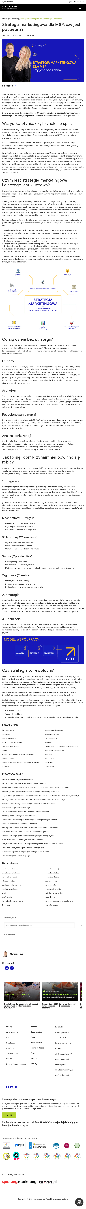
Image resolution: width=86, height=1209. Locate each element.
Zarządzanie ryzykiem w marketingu (16, 807)
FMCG (33, 1058)
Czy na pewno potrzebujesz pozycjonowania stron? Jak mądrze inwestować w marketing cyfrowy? (40, 795)
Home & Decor (37, 1048)
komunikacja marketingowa (12, 901)
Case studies (36, 1032)
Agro (33, 1053)
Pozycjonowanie (51, 738)
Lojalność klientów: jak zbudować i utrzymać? (19, 824)
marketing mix (50, 885)
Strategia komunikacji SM (54, 750)
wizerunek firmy (51, 881)
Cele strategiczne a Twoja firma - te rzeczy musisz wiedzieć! (25, 811)
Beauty (34, 1064)
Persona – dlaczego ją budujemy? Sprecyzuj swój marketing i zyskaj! (28, 836)
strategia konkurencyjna (11, 885)
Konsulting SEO (50, 762)
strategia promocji (52, 869)
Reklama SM (49, 766)
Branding (5, 750)
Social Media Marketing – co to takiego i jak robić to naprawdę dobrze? (29, 803)
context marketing (52, 877)
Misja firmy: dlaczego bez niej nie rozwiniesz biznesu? (22, 840)
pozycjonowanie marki (73, 609)
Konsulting (6, 734)
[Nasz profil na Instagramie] (16, 1087)
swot (4, 893)
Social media (12, 1054)
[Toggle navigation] (80, 7)
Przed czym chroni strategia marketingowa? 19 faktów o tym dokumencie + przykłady (35, 787)
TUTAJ (17, 711)
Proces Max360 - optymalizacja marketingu (61, 746)
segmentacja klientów (53, 889)
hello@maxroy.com (77, 2)
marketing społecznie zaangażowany (59, 901)
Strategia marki (8, 730)
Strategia (48, 754)
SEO (8, 1038)
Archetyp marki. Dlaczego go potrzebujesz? (19, 815)
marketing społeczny (10, 889)
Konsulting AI (7, 766)
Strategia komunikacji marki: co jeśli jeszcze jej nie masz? (24, 783)
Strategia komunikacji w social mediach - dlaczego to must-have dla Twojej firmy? (33, 799)
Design (9, 1059)
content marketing (52, 873)
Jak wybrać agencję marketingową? (16, 856)
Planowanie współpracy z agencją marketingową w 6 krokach (25, 852)
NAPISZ (9, 1115)
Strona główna (8, 19)
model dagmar (50, 897)
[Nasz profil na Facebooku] (7, 1087)
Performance (12, 1032)
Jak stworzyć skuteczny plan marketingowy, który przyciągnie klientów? (30, 819)
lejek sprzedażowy (9, 881)
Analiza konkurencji (52, 734)
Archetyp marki (9, 396)
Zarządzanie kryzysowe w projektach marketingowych (23, 848)
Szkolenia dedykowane (10, 746)
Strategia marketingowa (54, 730)
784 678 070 (8, 2)
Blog (17, 19)
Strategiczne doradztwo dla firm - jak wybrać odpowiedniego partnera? (30, 828)
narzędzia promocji (9, 877)
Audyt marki (49, 758)
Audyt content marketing (12, 742)
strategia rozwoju (51, 905)
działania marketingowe (11, 869)
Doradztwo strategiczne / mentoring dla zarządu (20, 762)
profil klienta (7, 897)
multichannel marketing (54, 893)
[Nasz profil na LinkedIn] (11, 1087)
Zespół (34, 1027)
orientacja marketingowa (11, 873)
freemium (6, 905)
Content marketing (9, 758)
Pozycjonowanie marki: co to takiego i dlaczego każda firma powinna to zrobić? (32, 844)
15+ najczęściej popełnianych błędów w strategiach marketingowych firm (30, 791)
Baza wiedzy (36, 1043)
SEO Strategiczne (9, 738)
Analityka (48, 742)
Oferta (9, 1027)
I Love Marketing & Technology (29, 703)
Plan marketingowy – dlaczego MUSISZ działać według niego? (25, 832)
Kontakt (59, 1027)
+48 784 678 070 (62, 1038)
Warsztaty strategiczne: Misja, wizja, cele (18, 754)
